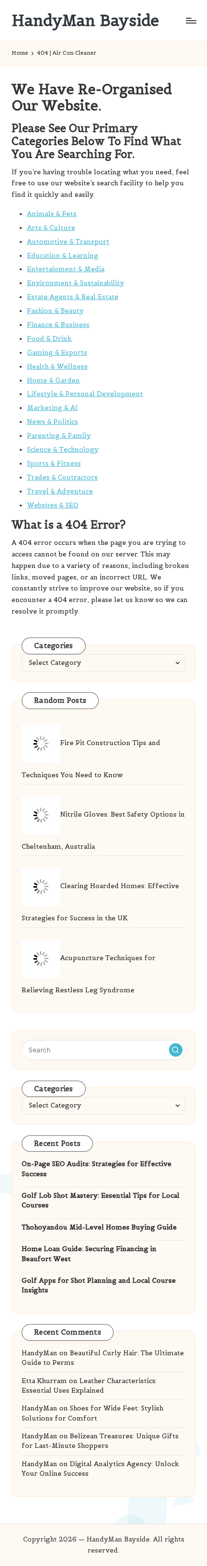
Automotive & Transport (68, 242)
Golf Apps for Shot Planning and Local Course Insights (99, 1285)
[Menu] (190, 20)
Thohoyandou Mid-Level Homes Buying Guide (99, 1227)
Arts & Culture (51, 228)
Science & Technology (63, 450)
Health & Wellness (57, 366)
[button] (175, 1050)
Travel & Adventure (60, 491)
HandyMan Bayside (85, 20)
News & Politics (52, 422)
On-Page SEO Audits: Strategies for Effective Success (96, 1169)
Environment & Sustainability (75, 283)
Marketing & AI (52, 408)
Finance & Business (58, 325)
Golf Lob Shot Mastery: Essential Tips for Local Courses (101, 1200)
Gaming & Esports (57, 353)
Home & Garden (53, 380)
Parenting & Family (59, 436)
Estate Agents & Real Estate (72, 297)
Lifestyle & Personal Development (85, 394)
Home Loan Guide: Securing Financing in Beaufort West (89, 1254)
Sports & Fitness (54, 463)
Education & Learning (62, 256)
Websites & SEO (52, 505)
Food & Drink (49, 339)
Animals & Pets (52, 214)
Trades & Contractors (62, 477)
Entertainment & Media (65, 269)
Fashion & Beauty (55, 311)
